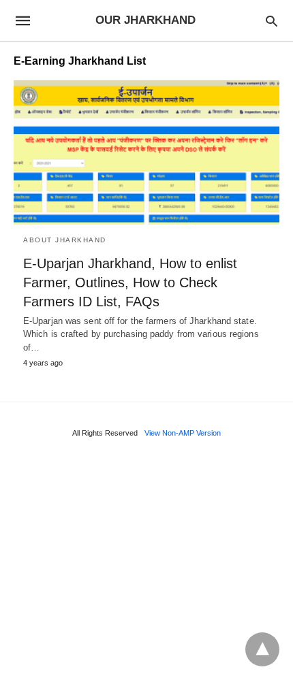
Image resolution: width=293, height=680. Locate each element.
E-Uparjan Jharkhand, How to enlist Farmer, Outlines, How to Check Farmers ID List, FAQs (130, 282)
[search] (271, 21)
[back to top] (262, 649)
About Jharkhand (64, 240)
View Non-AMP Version (182, 433)
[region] (146, 563)
